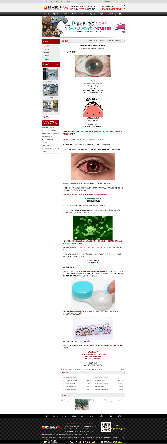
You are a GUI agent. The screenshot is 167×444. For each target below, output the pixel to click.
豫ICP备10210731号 (91, 426)
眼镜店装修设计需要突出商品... (70, 386)
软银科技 (92, 431)
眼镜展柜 (65, 434)
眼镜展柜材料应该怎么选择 (69, 389)
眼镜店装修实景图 (82, 434)
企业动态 (47, 45)
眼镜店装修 (44, 434)
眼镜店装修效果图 (51, 434)
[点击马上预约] (36, 442)
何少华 (96, 402)
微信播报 (108, 1)
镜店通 (102, 14)
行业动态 (47, 49)
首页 (97, 40)
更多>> (58, 64)
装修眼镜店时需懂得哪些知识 (70, 380)
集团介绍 (55, 14)
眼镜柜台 (76, 434)
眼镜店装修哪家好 (108, 437)
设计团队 (74, 14)
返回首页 (123, 369)
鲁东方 (124, 402)
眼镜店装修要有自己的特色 (101, 380)
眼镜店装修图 (70, 434)
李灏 (68, 402)
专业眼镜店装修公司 (118, 437)
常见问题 (47, 55)
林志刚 (82, 411)
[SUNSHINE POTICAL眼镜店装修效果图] (50, 105)
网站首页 (46, 14)
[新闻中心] (83, 26)
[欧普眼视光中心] (50, 74)
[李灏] (63, 400)
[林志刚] (82, 404)
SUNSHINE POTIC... (50, 113)
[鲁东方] (120, 400)
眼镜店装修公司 (59, 434)
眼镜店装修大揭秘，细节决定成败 (73, 369)
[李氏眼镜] (50, 89)
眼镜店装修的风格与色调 (69, 383)
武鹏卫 (110, 402)
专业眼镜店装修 (100, 437)
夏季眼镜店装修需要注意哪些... (70, 377)
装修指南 (47, 52)
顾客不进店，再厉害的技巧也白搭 (94, 369)
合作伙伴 (92, 14)
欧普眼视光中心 (50, 81)
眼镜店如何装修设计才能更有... (102, 377)
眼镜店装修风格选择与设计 (101, 386)
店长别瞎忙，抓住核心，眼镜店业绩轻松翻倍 (58, 1)
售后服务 (110, 14)
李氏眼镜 (51, 97)
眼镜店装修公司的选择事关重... (102, 389)
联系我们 (120, 14)
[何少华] (91, 400)
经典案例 (64, 14)
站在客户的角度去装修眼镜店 (101, 383)
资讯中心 (83, 14)
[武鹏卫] (106, 400)
